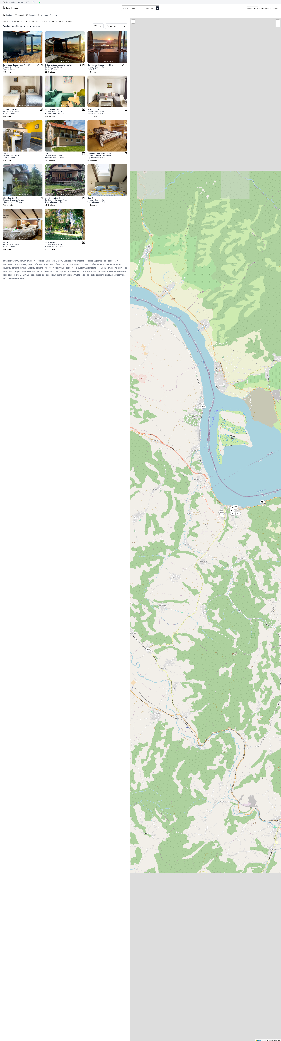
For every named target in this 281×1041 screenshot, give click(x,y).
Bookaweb (6, 21)
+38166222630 (22, 2)
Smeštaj (44, 21)
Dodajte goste (148, 8)
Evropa (17, 21)
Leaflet (259, 1040)
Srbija (25, 21)
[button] (221, 512)
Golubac (126, 8)
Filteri (100, 26)
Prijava (276, 8)
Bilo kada (136, 8)
